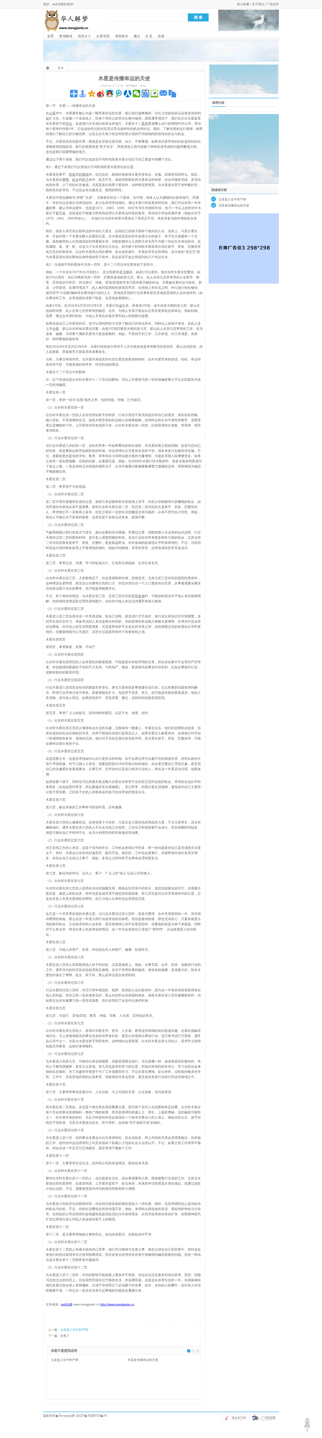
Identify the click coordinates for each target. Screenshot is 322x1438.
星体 (61, 68)
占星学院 (103, 36)
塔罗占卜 (84, 36)
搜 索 (198, 17)
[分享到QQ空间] (91, 93)
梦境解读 (65, 36)
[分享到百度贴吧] (145, 93)
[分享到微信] (136, 93)
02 (213, 205)
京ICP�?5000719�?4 (91, 1415)
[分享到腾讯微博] (118, 93)
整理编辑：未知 (136, 85)
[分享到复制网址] (172, 93)
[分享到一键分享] (83, 93)
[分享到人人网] (127, 93)
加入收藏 (243, 4)
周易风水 (121, 36)
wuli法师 (69, 1415)
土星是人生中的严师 (74, 1329)
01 (213, 199)
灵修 (161, 36)
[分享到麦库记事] (154, 93)
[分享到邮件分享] (163, 93)
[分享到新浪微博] (100, 93)
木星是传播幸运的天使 (143, 1360)
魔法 (137, 36)
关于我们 (258, 4)
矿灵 (149, 36)
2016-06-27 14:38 (112, 85)
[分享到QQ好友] (109, 93)
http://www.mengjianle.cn (117, 1304)
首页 (50, 36)
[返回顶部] (307, 1424)
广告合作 (273, 4)
